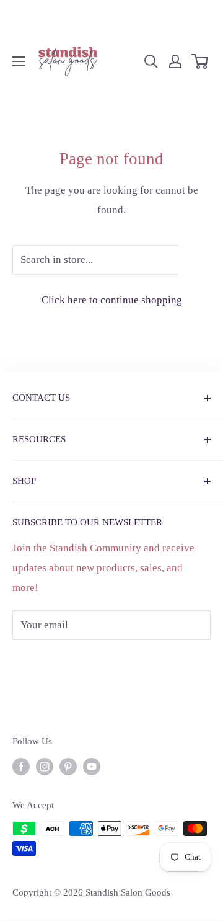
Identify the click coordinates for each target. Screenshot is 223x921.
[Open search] (151, 61)
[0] (200, 61)
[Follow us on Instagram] (44, 766)
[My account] (175, 61)
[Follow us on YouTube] (91, 766)
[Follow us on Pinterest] (68, 766)
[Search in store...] (195, 260)
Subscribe (54, 662)
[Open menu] (18, 61)
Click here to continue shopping (112, 300)
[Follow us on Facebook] (21, 766)
